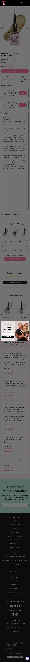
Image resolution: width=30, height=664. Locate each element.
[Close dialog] (28, 322)
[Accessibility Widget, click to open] (27, 658)
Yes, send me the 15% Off (8, 336)
